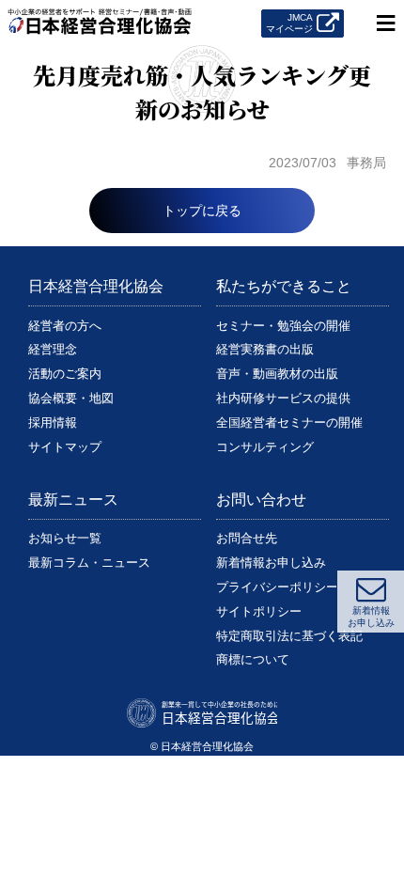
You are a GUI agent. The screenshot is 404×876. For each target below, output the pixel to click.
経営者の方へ (64, 326)
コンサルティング (265, 447)
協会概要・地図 (71, 398)
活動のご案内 (64, 374)
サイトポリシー (259, 611)
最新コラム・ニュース (89, 562)
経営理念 (52, 349)
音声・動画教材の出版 (277, 374)
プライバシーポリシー (277, 587)
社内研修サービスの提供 (283, 398)
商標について (252, 659)
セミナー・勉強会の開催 (283, 326)
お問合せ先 (246, 538)
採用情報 (52, 422)
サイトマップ (64, 447)
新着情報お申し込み (271, 562)
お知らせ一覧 (64, 538)
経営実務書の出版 (265, 349)
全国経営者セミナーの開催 (289, 422)
